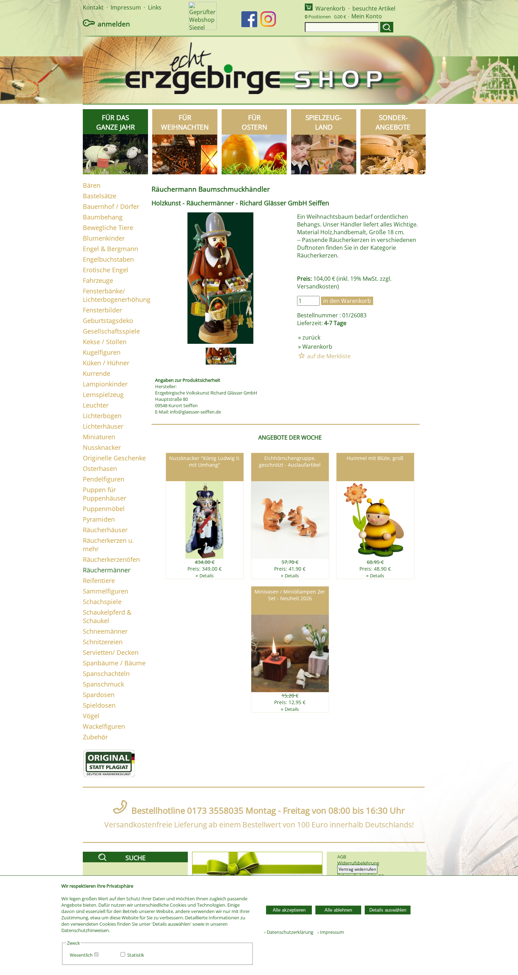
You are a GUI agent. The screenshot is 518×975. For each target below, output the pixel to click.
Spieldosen (99, 705)
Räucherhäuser (105, 530)
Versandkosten (317, 286)
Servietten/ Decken (110, 652)
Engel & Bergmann (110, 248)
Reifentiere (99, 580)
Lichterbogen (102, 415)
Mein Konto (366, 16)
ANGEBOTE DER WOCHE (290, 437)
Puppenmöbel (104, 508)
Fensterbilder (102, 310)
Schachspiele (102, 601)
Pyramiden (99, 519)
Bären (91, 185)
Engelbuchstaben (108, 259)
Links (154, 7)
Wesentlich (81, 955)
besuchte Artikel (373, 8)
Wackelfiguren (104, 726)
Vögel (91, 716)
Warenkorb (330, 8)
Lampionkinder (105, 384)
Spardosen (99, 694)
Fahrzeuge (98, 280)
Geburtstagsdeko (108, 320)
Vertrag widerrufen (357, 869)
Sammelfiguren (105, 591)
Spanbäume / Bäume (114, 663)
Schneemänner (105, 631)
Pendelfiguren (103, 479)
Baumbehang (103, 217)
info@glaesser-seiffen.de (195, 412)
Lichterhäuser (103, 426)
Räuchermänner (106, 570)
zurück (311, 337)
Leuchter (96, 405)
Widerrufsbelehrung (358, 863)
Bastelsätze (99, 196)
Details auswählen (387, 910)
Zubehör (95, 737)
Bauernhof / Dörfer (111, 206)
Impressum (126, 7)
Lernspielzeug (103, 394)
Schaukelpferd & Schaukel (107, 616)
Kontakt (93, 7)
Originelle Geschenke (114, 458)
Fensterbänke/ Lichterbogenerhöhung (116, 295)
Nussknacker (102, 447)
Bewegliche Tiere (108, 227)
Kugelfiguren (102, 352)
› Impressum (329, 932)
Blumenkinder (104, 238)
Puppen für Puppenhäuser (104, 493)
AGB (341, 856)
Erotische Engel (105, 270)
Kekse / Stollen (105, 341)
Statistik (135, 955)
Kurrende (96, 373)
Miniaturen (99, 437)
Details (206, 575)
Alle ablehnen (338, 910)
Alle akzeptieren (289, 910)
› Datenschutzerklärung (288, 932)
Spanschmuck (103, 684)
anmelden (114, 24)
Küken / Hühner (106, 363)
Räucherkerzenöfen (111, 559)
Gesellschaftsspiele (111, 331)
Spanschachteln (106, 673)
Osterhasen (100, 468)
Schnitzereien (103, 642)
